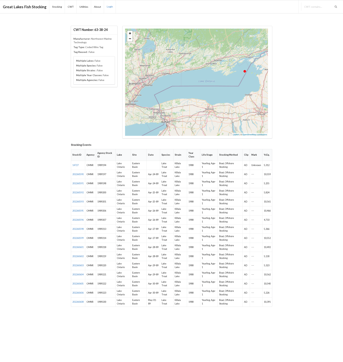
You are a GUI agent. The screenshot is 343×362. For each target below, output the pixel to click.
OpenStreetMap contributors (254, 134)
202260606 (78, 292)
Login (110, 6)
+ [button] (130, 33)
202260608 (78, 302)
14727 (75, 165)
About (97, 6)
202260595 (78, 210)
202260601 (78, 247)
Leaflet (236, 134)
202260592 (78, 192)
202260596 (78, 220)
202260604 (78, 274)
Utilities (83, 6)
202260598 (78, 229)
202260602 (78, 256)
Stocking (57, 6)
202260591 (78, 183)
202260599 (78, 238)
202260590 (78, 174)
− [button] (130, 38)
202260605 (78, 283)
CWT (71, 6)
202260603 (78, 265)
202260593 (78, 201)
